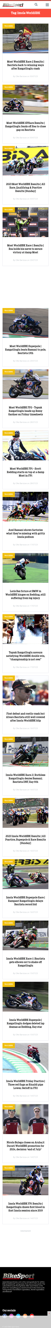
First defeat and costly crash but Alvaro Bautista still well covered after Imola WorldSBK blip (25, 717)
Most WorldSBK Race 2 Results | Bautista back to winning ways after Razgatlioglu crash (25, 65)
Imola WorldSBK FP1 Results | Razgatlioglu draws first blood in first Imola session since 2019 (25, 1207)
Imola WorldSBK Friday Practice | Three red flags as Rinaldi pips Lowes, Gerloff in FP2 (25, 1084)
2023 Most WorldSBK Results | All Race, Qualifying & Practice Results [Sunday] (25, 187)
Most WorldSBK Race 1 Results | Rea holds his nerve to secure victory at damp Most (25, 249)
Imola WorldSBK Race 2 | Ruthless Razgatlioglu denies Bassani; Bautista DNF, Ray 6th (25, 778)
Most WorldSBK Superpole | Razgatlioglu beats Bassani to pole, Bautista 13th (25, 349)
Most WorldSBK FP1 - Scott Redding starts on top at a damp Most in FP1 (25, 472)
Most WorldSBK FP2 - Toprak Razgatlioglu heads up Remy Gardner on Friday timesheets (25, 411)
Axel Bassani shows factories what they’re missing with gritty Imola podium (25, 533)
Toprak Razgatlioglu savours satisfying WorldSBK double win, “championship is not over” (25, 656)
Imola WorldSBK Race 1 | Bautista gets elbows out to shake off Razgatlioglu (25, 962)
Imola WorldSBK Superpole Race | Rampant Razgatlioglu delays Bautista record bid (25, 901)
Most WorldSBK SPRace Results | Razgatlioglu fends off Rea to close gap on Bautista (25, 126)
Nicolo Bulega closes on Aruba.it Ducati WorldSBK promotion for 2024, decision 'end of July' (25, 1146)
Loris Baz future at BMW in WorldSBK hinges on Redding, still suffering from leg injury (25, 594)
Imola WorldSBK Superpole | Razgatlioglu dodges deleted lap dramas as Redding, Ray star (25, 1023)
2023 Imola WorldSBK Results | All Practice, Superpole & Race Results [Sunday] (25, 839)
